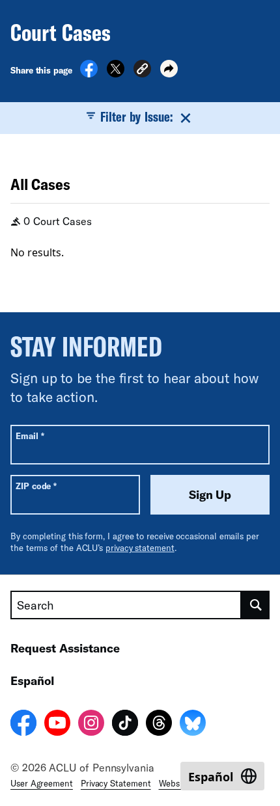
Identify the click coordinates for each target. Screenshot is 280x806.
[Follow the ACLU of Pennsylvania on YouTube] (57, 725)
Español (32, 680)
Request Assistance (65, 648)
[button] (142, 70)
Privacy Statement (116, 783)
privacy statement (140, 548)
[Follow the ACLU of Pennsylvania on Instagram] (91, 725)
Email (30, 435)
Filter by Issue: (136, 116)
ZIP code (36, 485)
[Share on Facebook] (89, 73)
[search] (256, 605)
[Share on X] (115, 73)
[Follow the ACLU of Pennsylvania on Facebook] (23, 725)
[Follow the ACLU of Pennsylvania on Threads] (159, 725)
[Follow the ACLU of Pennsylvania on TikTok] (125, 725)
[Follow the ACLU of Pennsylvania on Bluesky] (193, 725)
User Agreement (41, 783)
